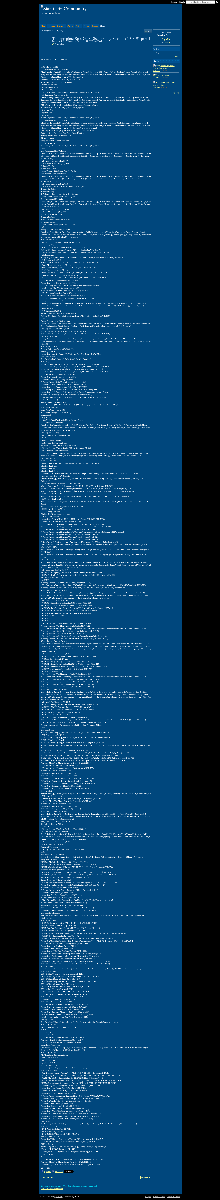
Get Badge (175, 56)
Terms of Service (173, 1196)
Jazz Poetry (166, 75)
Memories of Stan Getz (168, 83)
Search (217, 2)
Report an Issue (159, 1196)
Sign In (182, 2)
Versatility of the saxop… (168, 66)
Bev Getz (59, 1196)
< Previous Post (47, 1177)
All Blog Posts (47, 30)
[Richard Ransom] (45, 44)
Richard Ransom (67, 41)
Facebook (59, 1171)
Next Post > (145, 1177)
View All (176, 93)
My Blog (59, 30)
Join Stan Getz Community (52, 1188)
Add (149, 31)
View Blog (59, 44)
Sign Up (174, 2)
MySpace (47, 1171)
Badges (148, 1196)
